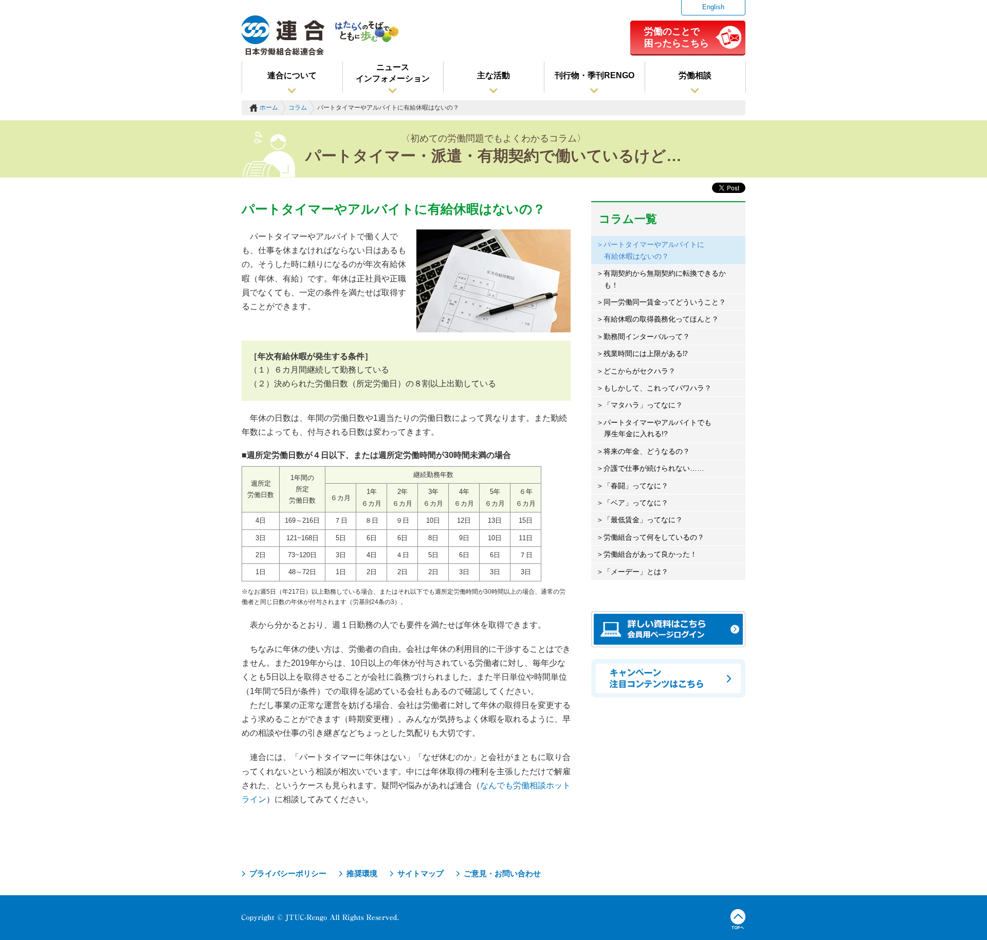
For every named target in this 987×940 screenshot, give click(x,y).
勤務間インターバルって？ (647, 336)
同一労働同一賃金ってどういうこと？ (665, 302)
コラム (297, 107)
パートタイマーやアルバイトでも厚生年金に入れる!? (657, 428)
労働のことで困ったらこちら (676, 37)
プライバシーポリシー (287, 873)
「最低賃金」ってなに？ (643, 520)
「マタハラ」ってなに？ (643, 405)
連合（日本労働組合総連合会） (283, 35)
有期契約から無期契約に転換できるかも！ (665, 279)
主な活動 (493, 75)
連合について (292, 75)
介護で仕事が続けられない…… (654, 468)
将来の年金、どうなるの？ (647, 451)
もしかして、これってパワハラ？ (657, 388)
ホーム (269, 107)
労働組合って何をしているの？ (654, 537)
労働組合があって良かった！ (650, 554)
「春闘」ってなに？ (636, 486)
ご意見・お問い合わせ (502, 873)
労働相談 (695, 75)
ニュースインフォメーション (393, 73)
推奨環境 (361, 873)
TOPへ (737, 919)
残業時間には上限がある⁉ (646, 353)
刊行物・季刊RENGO (594, 75)
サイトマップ (420, 873)
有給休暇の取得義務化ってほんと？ (661, 319)
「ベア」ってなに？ (636, 503)
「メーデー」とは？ (636, 571)
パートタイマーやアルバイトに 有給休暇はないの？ (654, 250)
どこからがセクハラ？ (639, 371)
